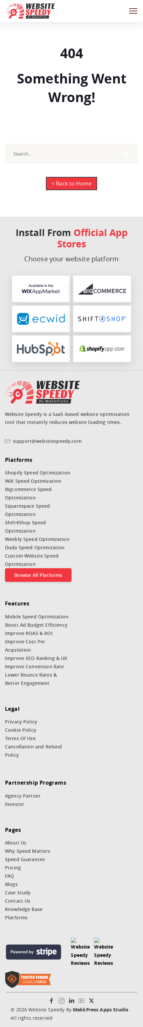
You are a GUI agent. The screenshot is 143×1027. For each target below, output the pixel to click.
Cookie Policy (20, 730)
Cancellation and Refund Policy (33, 750)
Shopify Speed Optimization (37, 472)
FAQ (9, 876)
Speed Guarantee (25, 859)
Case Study (18, 892)
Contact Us (18, 901)
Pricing (13, 867)
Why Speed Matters (28, 851)
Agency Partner (23, 796)
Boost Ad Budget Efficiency (36, 625)
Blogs (11, 884)
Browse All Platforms (38, 575)
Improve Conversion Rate (34, 666)
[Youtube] (81, 1000)
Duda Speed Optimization (35, 547)
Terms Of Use (20, 738)
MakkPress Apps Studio (100, 1009)
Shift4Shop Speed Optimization (25, 526)
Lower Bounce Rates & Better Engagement (31, 679)
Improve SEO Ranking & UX (36, 658)
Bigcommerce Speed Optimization (28, 493)
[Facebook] (51, 1000)
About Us (15, 842)
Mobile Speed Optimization (37, 616)
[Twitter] (91, 1000)
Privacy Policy (21, 721)
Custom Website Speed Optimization (32, 560)
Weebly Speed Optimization (37, 539)
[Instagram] (61, 1000)
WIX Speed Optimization (33, 481)
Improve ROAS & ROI (29, 633)
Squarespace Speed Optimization (27, 510)
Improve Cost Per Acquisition (25, 645)
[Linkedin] (71, 1000)
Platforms (16, 917)
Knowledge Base (24, 909)
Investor (14, 804)
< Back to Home (71, 183)
